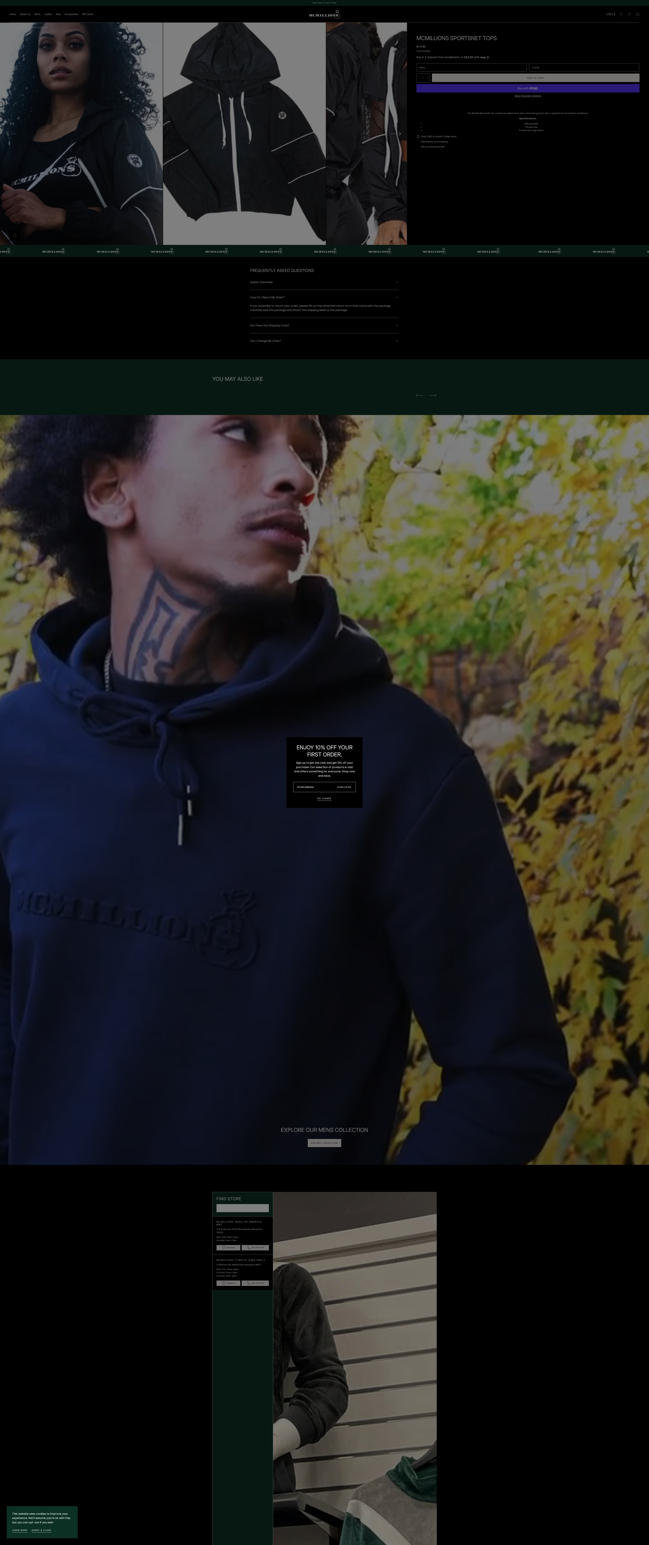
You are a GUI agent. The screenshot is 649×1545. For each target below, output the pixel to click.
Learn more (20, 1530)
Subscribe (344, 787)
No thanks (324, 798)
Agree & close (41, 1530)
